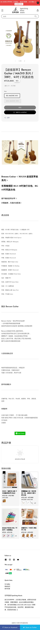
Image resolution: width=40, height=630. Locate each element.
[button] (2, 10)
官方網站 (7, 584)
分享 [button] (8, 118)
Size (5, 91)
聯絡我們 (7, 586)
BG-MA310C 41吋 (12, 95)
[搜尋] (36, 16)
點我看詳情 (19, 4)
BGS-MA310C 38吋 (12, 101)
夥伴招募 (7, 588)
